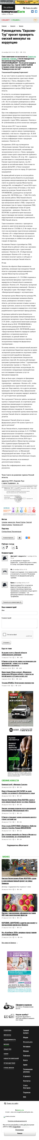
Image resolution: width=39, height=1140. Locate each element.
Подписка (26, 1092)
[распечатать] (19, 539)
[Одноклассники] (29, 538)
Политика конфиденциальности (17, 1121)
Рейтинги (26, 1055)
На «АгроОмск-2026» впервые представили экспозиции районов (19, 933)
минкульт (11, 522)
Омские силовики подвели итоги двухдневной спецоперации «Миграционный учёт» (19, 810)
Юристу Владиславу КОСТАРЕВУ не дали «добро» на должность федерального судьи (18, 792)
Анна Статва (20, 522)
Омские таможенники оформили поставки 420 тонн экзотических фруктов (19, 914)
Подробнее (17, 1126)
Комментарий (6, 618)
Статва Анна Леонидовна (11, 532)
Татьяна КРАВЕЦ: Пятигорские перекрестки (18, 683)
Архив (25, 1065)
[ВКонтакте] (27, 538)
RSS (24, 1097)
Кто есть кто (27, 1042)
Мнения (26, 1051)
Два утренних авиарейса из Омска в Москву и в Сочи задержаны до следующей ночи (19, 836)
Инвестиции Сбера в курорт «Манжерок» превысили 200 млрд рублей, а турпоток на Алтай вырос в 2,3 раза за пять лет (18, 674)
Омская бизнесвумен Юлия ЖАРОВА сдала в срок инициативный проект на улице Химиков (18, 801)
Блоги (25, 1060)
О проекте (26, 1076)
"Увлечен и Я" (17, 525)
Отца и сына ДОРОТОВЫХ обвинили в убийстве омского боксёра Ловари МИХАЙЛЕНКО (19, 827)
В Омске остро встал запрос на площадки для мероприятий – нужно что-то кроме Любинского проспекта (19, 663)
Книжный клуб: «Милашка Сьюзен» (14, 785)
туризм (4, 522)
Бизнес (6, 857)
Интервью (26, 1046)
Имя (3, 610)
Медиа (25, 1037)
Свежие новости (10, 780)
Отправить (6, 642)
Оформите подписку (24, 1005)
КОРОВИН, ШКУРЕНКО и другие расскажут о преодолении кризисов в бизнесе (19, 924)
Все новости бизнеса (9, 943)
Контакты (26, 1081)
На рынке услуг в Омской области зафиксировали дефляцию (14, 654)
